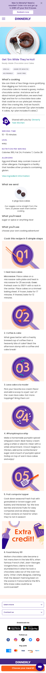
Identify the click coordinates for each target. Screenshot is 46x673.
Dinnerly (23, 19)
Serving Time (9, 131)
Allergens (7, 157)
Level (4, 140)
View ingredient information (16, 176)
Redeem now (23, 12)
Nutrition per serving (14, 149)
